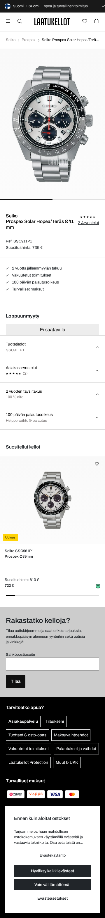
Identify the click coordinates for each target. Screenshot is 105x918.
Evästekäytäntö (53, 855)
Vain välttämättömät (52, 884)
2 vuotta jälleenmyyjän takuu (36, 268)
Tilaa (15, 681)
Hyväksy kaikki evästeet (52, 871)
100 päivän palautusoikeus (35, 282)
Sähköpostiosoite (20, 655)
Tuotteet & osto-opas (27, 735)
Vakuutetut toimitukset (31, 275)
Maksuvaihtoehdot (71, 735)
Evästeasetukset (52, 898)
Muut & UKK (67, 762)
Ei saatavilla (52, 329)
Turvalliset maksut (27, 289)
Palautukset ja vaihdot (76, 749)
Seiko (10, 40)
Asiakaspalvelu (23, 721)
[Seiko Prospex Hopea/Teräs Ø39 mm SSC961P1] (52, 500)
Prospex (29, 40)
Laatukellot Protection (28, 762)
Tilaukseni (55, 721)
